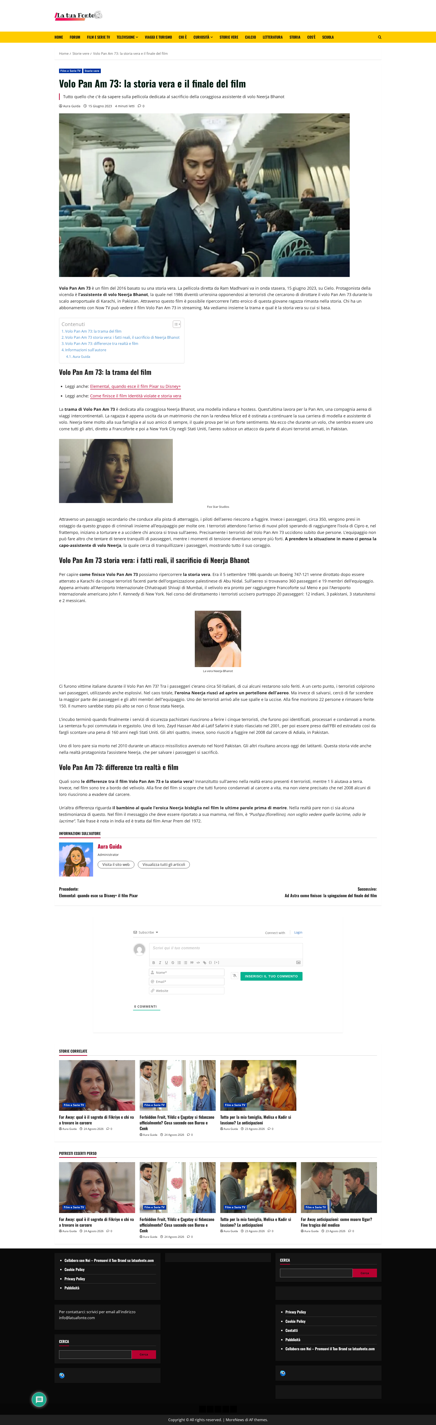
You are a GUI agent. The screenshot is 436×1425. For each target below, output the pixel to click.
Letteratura (273, 37)
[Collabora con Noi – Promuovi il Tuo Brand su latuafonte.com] (210, 1409)
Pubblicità (71, 1287)
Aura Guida (71, 106)
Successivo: (331, 892)
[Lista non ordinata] (185, 962)
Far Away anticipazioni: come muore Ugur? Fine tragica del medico (336, 1222)
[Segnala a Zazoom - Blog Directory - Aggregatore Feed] (62, 1375)
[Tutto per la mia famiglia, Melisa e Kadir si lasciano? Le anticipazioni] (258, 1085)
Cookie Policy (74, 1269)
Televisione (126, 37)
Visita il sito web (116, 864)
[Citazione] (192, 962)
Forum (75, 37)
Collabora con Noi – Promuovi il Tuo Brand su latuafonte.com (109, 1260)
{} (210, 962)
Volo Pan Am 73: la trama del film (93, 331)
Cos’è (311, 37)
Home (58, 37)
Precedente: (98, 892)
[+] (216, 962)
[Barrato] (173, 962)
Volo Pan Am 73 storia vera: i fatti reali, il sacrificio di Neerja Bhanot (122, 337)
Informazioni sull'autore (85, 349)
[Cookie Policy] (233, 1409)
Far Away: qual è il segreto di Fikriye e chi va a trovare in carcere (96, 1120)
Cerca (64, 1341)
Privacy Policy (74, 1278)
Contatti (291, 1330)
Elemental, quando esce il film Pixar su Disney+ (135, 386)
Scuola (328, 37)
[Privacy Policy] (202, 1409)
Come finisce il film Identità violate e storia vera (135, 396)
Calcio (250, 37)
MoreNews (235, 1419)
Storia (295, 37)
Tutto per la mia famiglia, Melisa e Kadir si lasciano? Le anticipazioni (255, 1120)
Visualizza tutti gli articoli (164, 864)
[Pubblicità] (218, 1409)
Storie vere (229, 37)
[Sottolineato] (166, 962)
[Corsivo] (160, 962)
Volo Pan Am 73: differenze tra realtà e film (101, 343)
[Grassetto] (154, 962)
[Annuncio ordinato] (179, 962)
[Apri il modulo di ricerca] (380, 37)
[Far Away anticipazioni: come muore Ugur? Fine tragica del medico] (339, 1187)
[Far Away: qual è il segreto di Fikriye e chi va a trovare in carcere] (97, 1085)
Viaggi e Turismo (158, 37)
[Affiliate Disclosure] (225, 1409)
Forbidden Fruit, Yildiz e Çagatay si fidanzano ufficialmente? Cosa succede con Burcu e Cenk (177, 1122)
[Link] (204, 962)
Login (297, 932)
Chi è (183, 37)
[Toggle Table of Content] (174, 324)
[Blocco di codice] (198, 962)
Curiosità (201, 37)
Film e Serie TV (98, 37)
